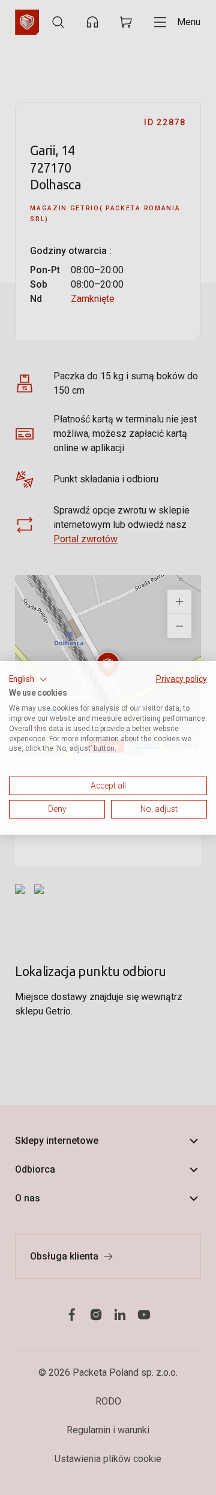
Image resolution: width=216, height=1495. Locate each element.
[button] (28, 679)
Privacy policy (181, 678)
